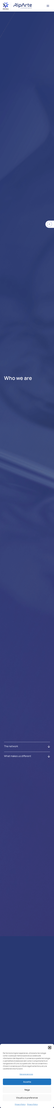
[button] (49, 1047)
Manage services (26, 1074)
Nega (27, 1089)
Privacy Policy (20, 1104)
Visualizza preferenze (27, 1097)
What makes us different (17, 756)
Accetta (27, 1081)
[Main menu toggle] (48, 6)
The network (11, 746)
